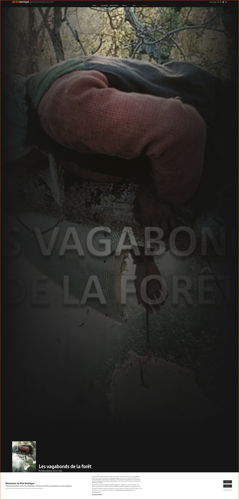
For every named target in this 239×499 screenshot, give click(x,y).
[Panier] (226, 2)
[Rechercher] (218, 2)
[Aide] (220, 2)
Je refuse (227, 486)
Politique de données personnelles (123, 490)
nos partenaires (136, 476)
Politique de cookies (96, 492)
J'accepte (227, 481)
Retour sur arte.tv (213, 2)
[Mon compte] (223, 2)
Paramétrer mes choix (227, 490)
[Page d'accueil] (20, 2)
